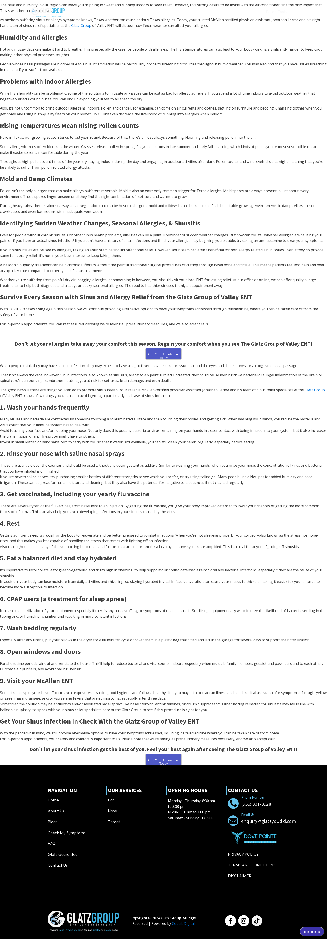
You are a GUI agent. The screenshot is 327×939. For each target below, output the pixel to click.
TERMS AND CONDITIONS (252, 865)
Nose (112, 810)
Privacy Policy (243, 854)
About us (89, 12)
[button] (241, 12)
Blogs (52, 821)
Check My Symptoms (67, 832)
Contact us (207, 12)
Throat (114, 821)
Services (107, 12)
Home (74, 12)
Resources (180, 12)
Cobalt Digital (183, 923)
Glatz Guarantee (63, 854)
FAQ (52, 843)
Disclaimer (240, 875)
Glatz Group (81, 25)
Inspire (163, 12)
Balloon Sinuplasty (138, 12)
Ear (111, 800)
